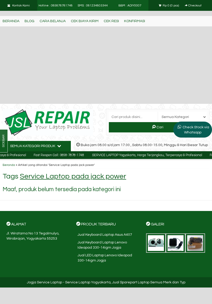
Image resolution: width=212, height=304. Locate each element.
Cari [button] (159, 127)
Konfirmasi (134, 21)
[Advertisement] (106, 65)
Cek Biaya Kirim (85, 21)
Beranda (11, 21)
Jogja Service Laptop (44, 282)
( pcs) (171, 5)
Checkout (194, 5)
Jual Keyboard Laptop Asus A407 (105, 235)
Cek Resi (111, 21)
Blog (29, 21)
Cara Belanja (53, 21)
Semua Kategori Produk (33, 146)
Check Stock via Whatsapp (196, 129)
